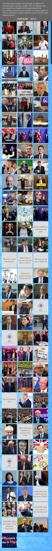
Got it (33, 19)
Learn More (22, 19)
